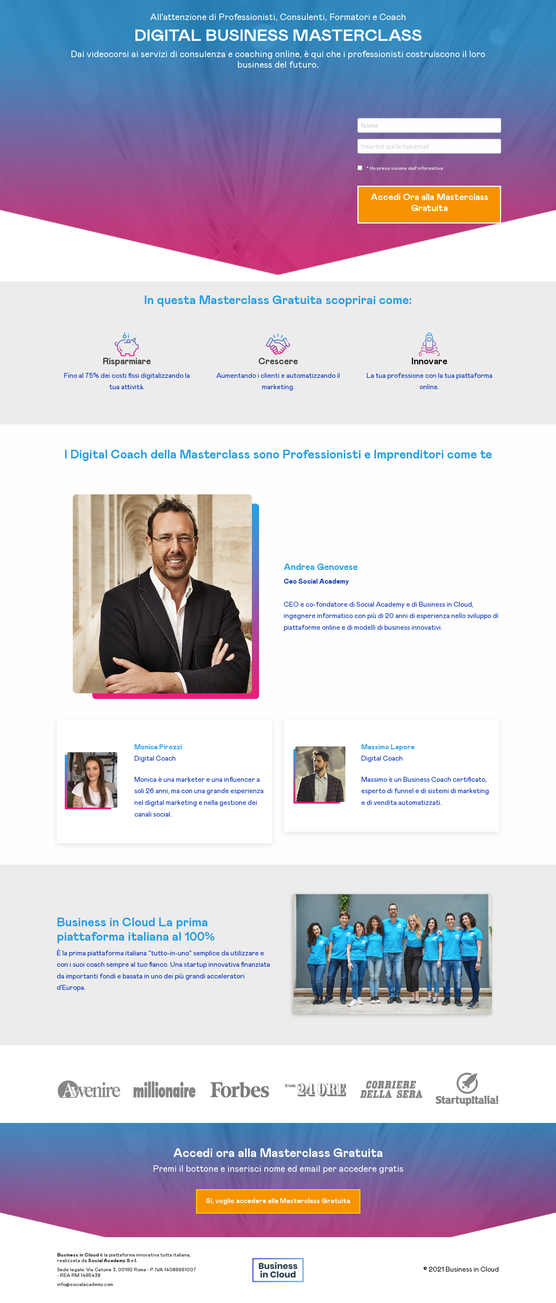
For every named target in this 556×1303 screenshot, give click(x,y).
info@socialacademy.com (85, 1284)
